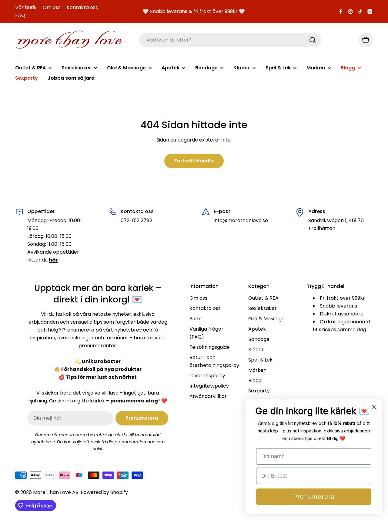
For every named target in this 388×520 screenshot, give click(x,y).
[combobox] (230, 40)
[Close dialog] (374, 407)
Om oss (52, 7)
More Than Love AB (56, 492)
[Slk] (312, 40)
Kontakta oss (82, 7)
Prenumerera (314, 496)
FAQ (20, 15)
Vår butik (26, 7)
